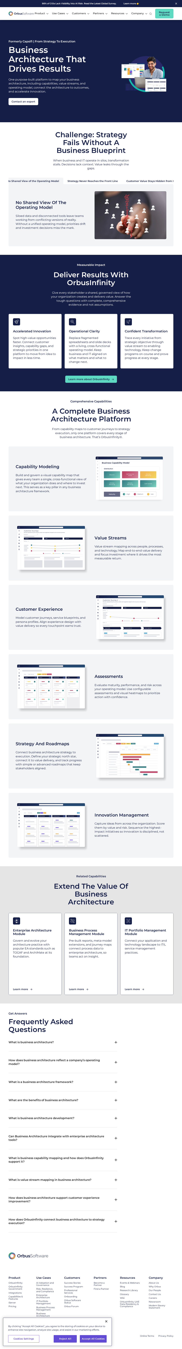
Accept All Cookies (93, 1338)
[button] (41, 13)
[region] (57, 1331)
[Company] (159, 1278)
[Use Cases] (46, 1278)
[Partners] (103, 1278)
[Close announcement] (176, 3)
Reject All (65, 1338)
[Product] (19, 1278)
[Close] (106, 1321)
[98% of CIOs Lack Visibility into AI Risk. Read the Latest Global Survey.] (84, 3)
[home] (21, 13)
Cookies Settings (24, 1338)
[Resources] (131, 1278)
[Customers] (75, 1278)
